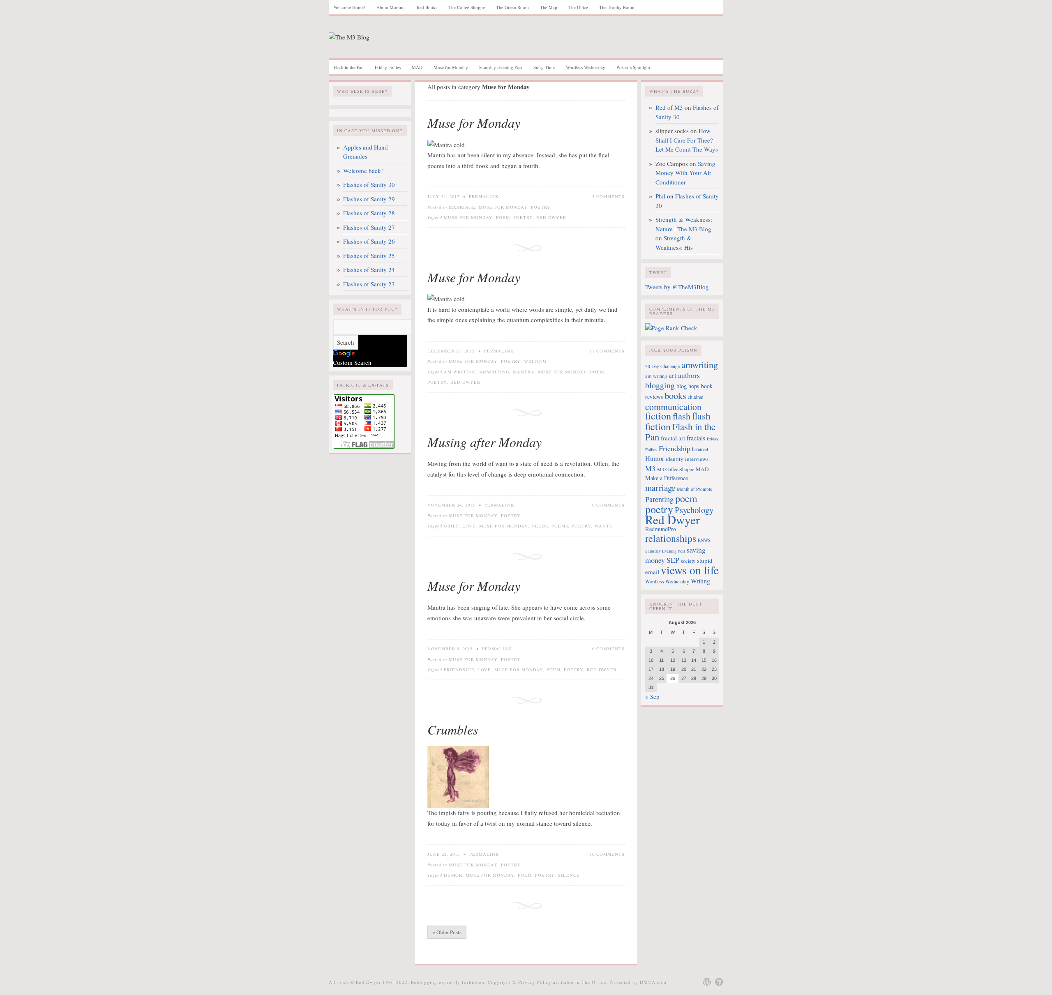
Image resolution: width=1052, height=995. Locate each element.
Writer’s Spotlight (633, 67)
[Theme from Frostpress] (719, 982)
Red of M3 (669, 107)
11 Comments (607, 351)
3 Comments (608, 196)
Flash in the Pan (349, 67)
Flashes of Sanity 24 (369, 269)
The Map (548, 7)
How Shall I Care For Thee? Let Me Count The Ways (686, 140)
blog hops (687, 386)
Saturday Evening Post (500, 67)
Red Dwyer (551, 217)
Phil (660, 196)
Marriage (462, 207)
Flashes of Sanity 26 (369, 241)
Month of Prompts (694, 489)
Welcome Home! (349, 7)
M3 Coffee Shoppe (675, 469)
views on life (690, 570)
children (696, 397)
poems (559, 526)
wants (603, 526)
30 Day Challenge (662, 366)
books (675, 395)
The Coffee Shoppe (466, 7)
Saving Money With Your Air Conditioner (685, 172)
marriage (660, 487)
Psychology (694, 510)
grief (451, 526)
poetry (523, 217)
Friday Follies (388, 67)
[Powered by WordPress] (707, 982)
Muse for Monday (451, 67)
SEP (673, 560)
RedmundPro (660, 529)
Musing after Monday (484, 442)
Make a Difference (666, 478)
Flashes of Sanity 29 (369, 199)
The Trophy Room (616, 7)
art (672, 375)
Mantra (524, 372)
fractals (696, 437)
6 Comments (608, 505)
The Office (578, 7)
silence (569, 875)
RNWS (704, 540)
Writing (535, 361)
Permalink (484, 196)
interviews (696, 459)
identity (674, 459)
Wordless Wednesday (585, 67)
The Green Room (512, 7)
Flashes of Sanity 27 (369, 227)
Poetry (541, 207)
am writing (460, 372)
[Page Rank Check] (671, 328)
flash (681, 416)
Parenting (659, 499)
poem (503, 217)
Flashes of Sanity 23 (369, 284)
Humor (453, 875)
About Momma (391, 7)
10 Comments (607, 854)
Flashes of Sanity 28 (369, 213)
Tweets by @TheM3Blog (677, 287)
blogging (660, 385)
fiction (658, 415)
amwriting (494, 372)
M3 (650, 468)
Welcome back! (363, 170)
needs (539, 526)
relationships (670, 538)
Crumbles (452, 729)
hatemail (700, 449)
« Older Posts (446, 932)
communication (673, 406)
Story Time (544, 67)
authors (689, 375)
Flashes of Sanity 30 (369, 184)
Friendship (459, 670)
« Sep (652, 696)
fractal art (673, 438)
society (688, 560)
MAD (417, 67)
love (469, 526)
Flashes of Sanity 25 (369, 255)
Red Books (427, 7)
